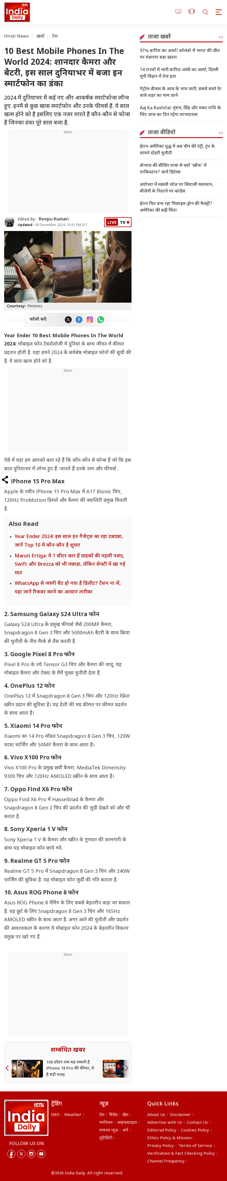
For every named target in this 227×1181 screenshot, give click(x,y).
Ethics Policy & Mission (169, 1138)
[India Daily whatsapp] (100, 319)
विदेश (113, 1115)
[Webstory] (191, 12)
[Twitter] (21, 1154)
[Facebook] (11, 1154)
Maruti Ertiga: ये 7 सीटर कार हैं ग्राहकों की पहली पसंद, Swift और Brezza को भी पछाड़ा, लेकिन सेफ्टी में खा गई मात (70, 564)
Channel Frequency (166, 1161)
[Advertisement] (68, 173)
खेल (125, 1115)
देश (101, 1115)
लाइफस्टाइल (127, 1122)
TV (122, 222)
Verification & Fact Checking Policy (181, 1153)
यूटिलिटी (105, 1138)
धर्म (125, 1130)
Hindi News (16, 37)
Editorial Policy (161, 1130)
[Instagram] (31, 1154)
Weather (72, 1115)
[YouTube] (41, 1154)
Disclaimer (180, 1115)
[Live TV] (178, 12)
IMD (55, 1115)
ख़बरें (41, 37)
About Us (156, 1115)
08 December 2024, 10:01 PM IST (52, 225)
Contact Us (197, 1122)
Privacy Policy (160, 1146)
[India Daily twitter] (68, 319)
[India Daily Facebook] (79, 319)
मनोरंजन (106, 1122)
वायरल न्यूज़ (108, 1130)
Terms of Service (195, 1146)
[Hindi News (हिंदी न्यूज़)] (16, 12)
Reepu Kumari (54, 219)
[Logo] (26, 1118)
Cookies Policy (195, 1130)
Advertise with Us (164, 1122)
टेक (55, 37)
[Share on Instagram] (89, 319)
